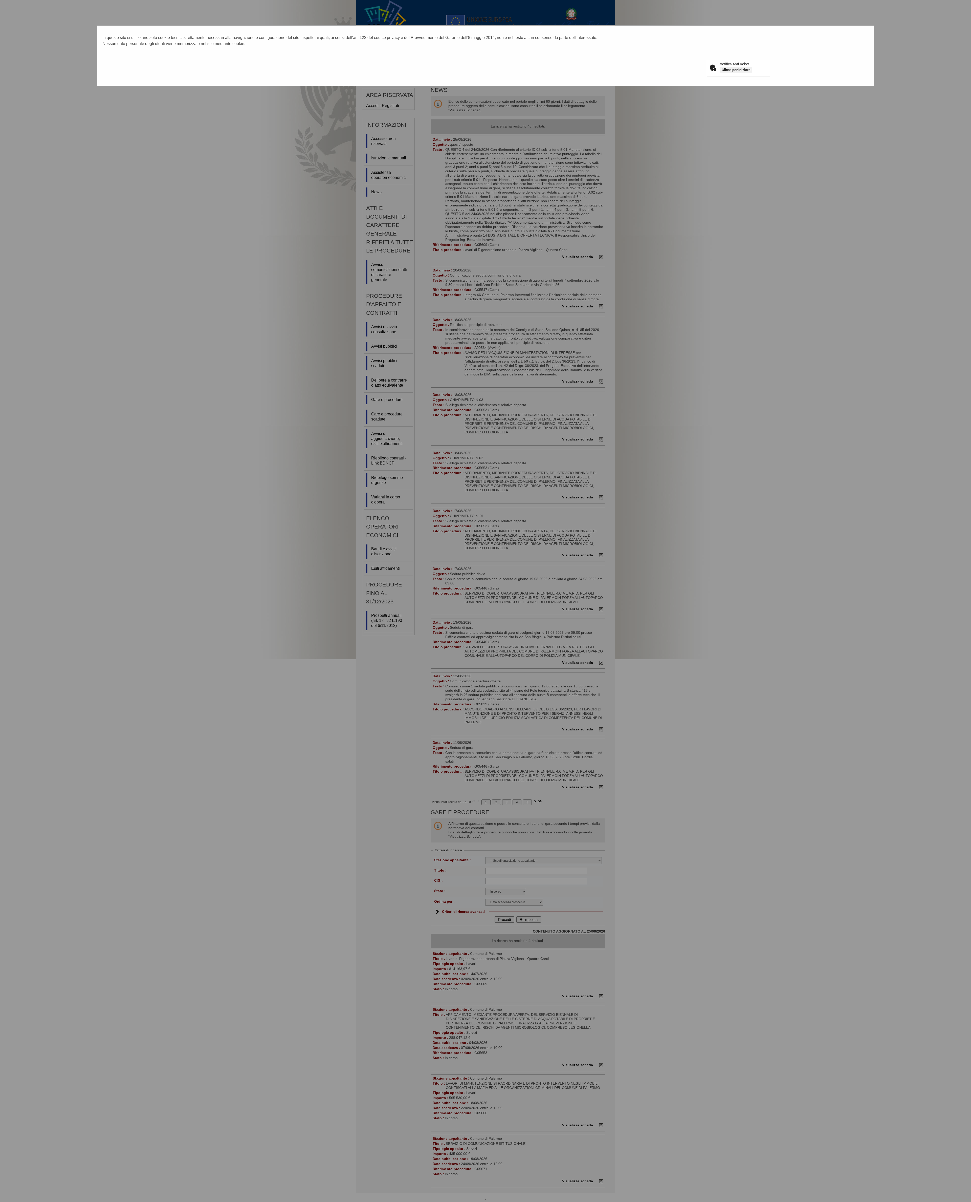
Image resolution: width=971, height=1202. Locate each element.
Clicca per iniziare (736, 70)
